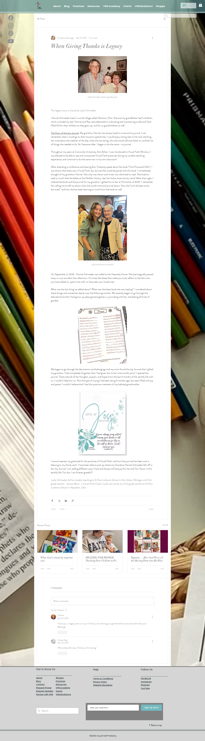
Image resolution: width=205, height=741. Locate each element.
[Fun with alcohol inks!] (57, 541)
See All (165, 524)
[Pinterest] (10, 33)
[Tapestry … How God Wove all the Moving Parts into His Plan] (148, 541)
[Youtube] (10, 41)
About (39, 631)
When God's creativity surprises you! (56, 559)
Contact (40, 637)
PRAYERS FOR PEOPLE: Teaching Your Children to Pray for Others (102, 559)
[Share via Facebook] (52, 500)
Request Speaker (44, 644)
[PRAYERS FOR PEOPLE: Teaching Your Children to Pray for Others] (102, 541)
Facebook (146, 631)
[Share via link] (72, 500)
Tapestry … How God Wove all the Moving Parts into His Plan (147, 559)
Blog (38, 634)
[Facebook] (10, 17)
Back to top (156, 678)
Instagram (146, 635)
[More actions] (152, 38)
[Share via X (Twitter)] (59, 500)
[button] (200, 5)
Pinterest (145, 638)
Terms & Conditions (103, 632)
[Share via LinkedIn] (66, 500)
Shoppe (60, 631)
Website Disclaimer (103, 638)
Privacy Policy (100, 635)
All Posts (41, 18)
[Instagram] (10, 25)
